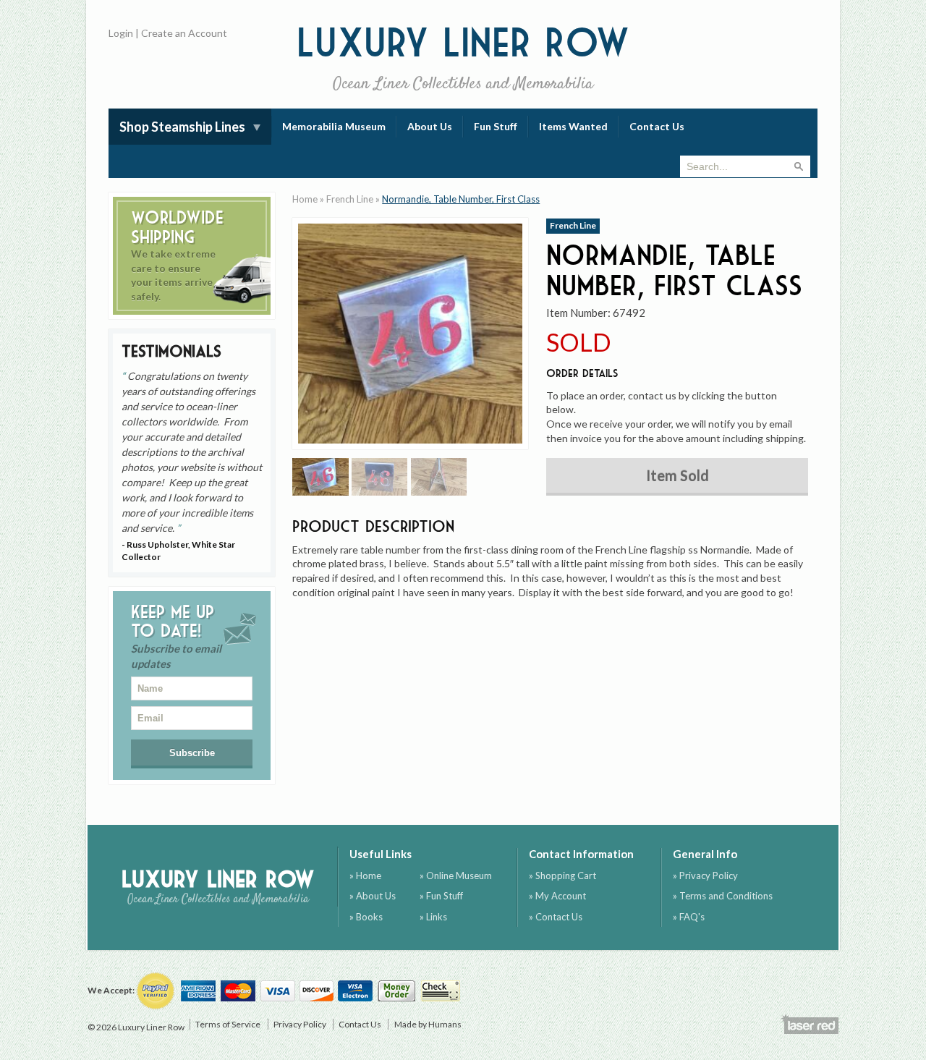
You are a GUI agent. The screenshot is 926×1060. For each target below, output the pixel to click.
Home (305, 199)
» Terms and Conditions (723, 896)
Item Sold (677, 475)
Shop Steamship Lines (182, 127)
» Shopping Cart (562, 875)
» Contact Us (555, 917)
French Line (349, 199)
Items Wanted (573, 126)
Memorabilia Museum (334, 126)
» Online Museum (456, 875)
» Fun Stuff (441, 896)
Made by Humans (428, 1024)
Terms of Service (227, 1024)
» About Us (372, 896)
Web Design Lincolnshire (809, 1024)
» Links (433, 917)
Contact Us (656, 126)
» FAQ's (689, 917)
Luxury (463, 57)
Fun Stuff (495, 126)
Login (121, 33)
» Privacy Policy (705, 875)
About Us (429, 126)
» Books (366, 917)
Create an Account (184, 33)
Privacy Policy (299, 1024)
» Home (365, 875)
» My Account (557, 896)
